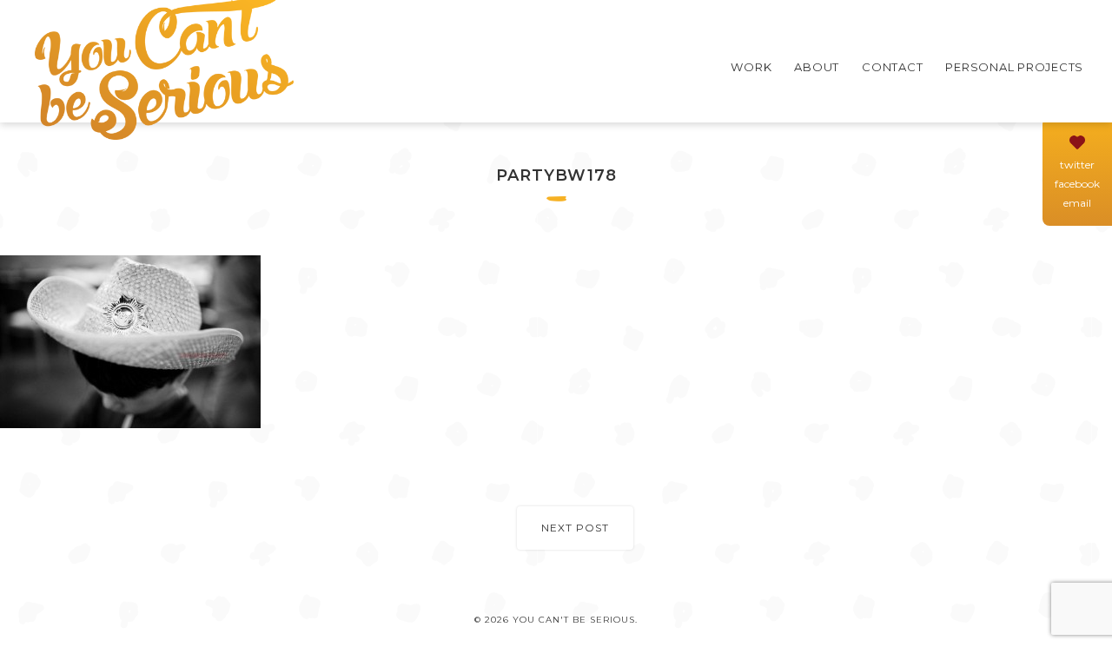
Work (751, 67)
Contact (892, 67)
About (816, 67)
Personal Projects (1014, 67)
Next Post (575, 527)
